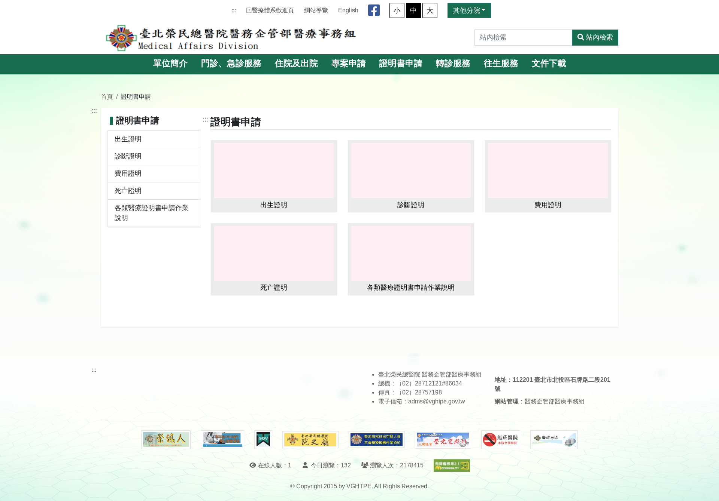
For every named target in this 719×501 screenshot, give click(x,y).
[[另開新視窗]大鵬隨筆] (443, 440)
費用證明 (128, 173)
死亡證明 (128, 190)
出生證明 (128, 139)
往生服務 (501, 63)
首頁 (107, 96)
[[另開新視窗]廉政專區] (554, 439)
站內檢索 (599, 37)
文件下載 (549, 63)
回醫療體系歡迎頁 (270, 10)
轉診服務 (453, 63)
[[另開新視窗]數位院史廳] (310, 440)
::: (233, 10)
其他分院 (466, 10)
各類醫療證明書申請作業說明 (152, 213)
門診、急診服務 (231, 63)
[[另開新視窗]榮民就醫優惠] (222, 439)
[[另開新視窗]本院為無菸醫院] (500, 439)
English (348, 10)
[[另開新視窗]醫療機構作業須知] (377, 439)
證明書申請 (400, 63)
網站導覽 (316, 10)
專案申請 (348, 63)
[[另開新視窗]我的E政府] (263, 439)
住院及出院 (296, 63)
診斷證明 (128, 156)
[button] (706, 487)
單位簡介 (170, 63)
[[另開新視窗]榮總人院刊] (166, 439)
